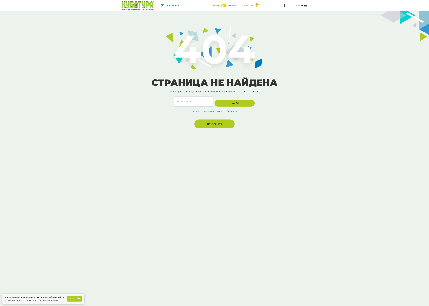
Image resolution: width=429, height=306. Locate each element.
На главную (214, 124)
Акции (220, 111)
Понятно (74, 299)
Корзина (250, 5)
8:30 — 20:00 (173, 5)
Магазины (209, 111)
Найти (235, 103)
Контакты (232, 111)
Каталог (196, 111)
